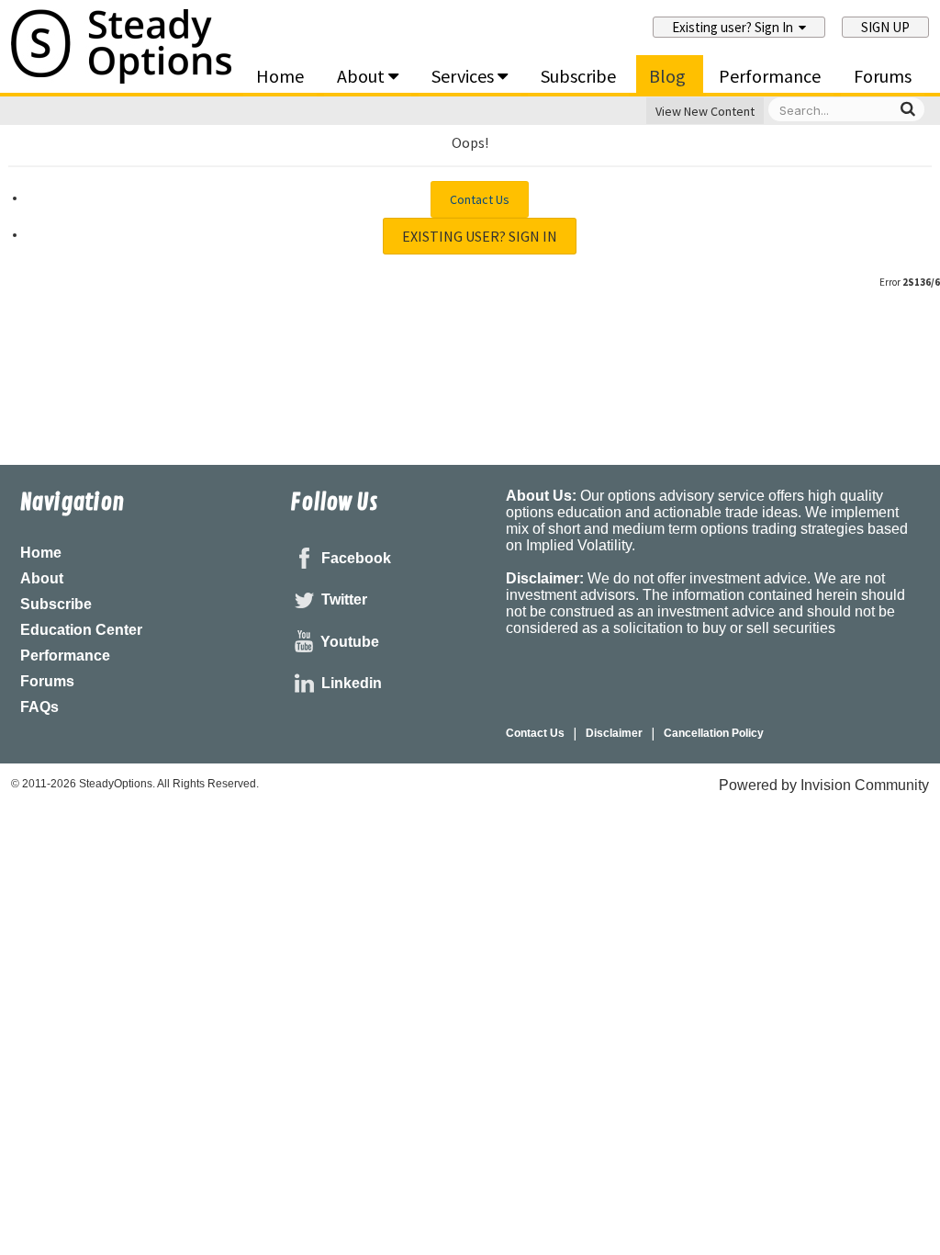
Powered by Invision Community (824, 785)
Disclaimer (614, 733)
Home (280, 75)
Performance (770, 75)
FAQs (39, 707)
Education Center (81, 630)
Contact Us (479, 199)
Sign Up (885, 27)
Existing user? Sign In (735, 27)
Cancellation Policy (714, 733)
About (362, 75)
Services (464, 75)
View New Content (705, 111)
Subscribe (578, 75)
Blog (667, 75)
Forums (883, 75)
